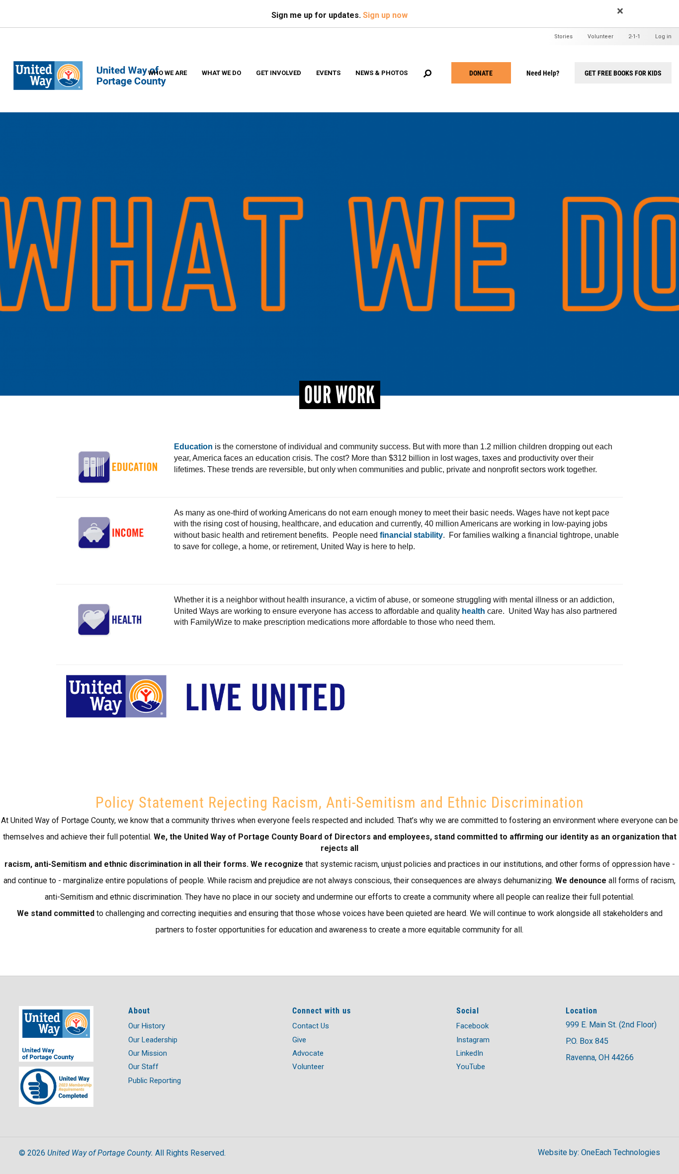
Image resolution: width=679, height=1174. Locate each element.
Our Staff (143, 1066)
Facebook (472, 1025)
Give (299, 1039)
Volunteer (600, 36)
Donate (481, 73)
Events (328, 73)
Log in (663, 36)
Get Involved (278, 73)
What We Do (221, 73)
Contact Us (310, 1025)
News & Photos (381, 73)
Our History (146, 1025)
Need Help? (542, 73)
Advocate (308, 1053)
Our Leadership (152, 1039)
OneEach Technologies (620, 1152)
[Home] (95, 66)
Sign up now (385, 15)
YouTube (470, 1066)
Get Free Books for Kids (623, 73)
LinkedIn (469, 1053)
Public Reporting (154, 1080)
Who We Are (167, 73)
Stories (563, 36)
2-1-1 (634, 36)
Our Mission (147, 1053)
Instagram (473, 1039)
